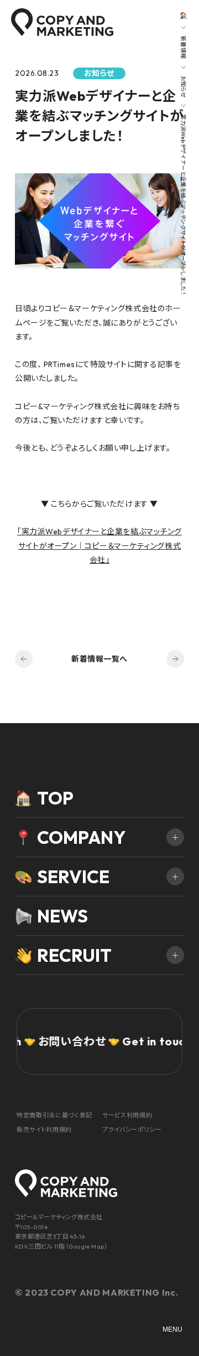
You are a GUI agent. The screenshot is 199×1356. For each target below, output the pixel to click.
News (62, 916)
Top (55, 798)
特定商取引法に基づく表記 (54, 1115)
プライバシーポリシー (132, 1129)
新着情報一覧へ (99, 659)
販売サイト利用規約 (44, 1129)
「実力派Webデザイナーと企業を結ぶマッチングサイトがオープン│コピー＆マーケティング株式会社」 (99, 545)
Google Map (86, 1246)
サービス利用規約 (127, 1115)
